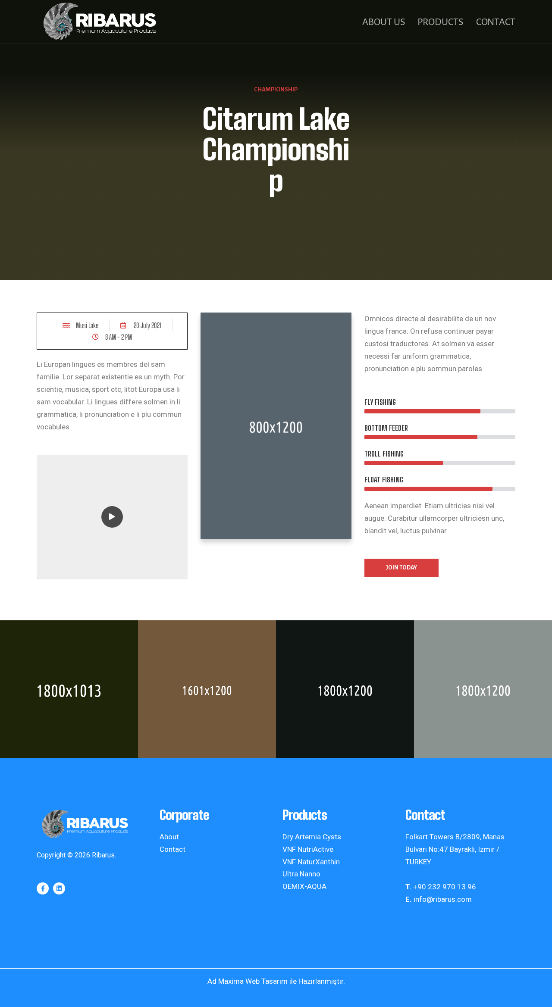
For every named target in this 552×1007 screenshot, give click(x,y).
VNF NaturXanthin (311, 861)
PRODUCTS (440, 22)
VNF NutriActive (307, 849)
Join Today (401, 568)
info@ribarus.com (443, 899)
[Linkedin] (59, 888)
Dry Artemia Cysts (311, 836)
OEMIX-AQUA (304, 886)
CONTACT (495, 22)
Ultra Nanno (301, 873)
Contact (172, 849)
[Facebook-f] (43, 888)
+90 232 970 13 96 (444, 886)
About (169, 836)
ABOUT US (383, 22)
